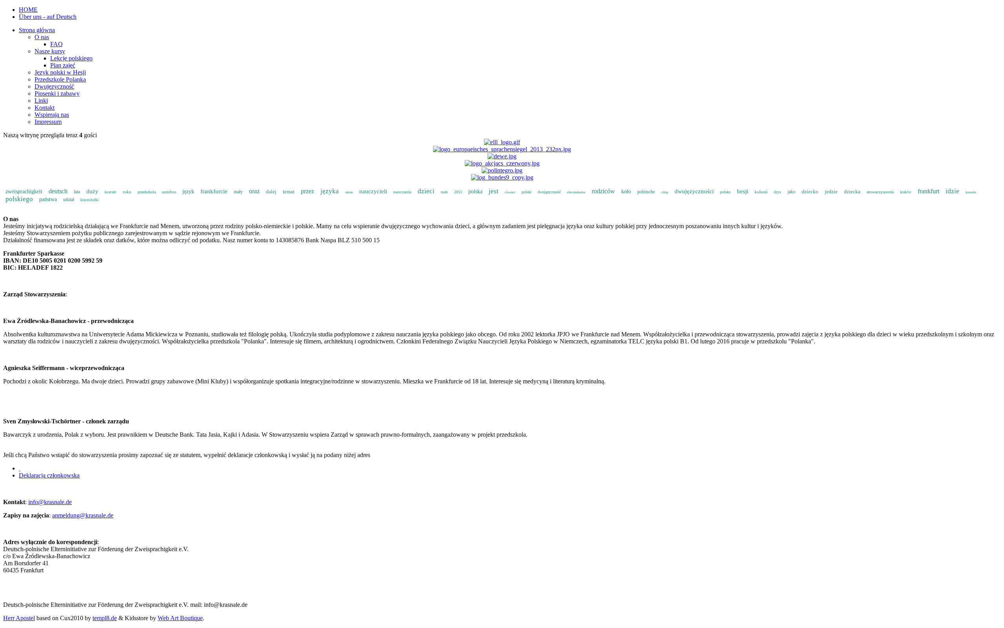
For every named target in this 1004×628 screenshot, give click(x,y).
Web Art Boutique (180, 618)
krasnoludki (89, 200)
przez (307, 191)
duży (92, 191)
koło (626, 191)
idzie (952, 191)
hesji (742, 191)
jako (791, 191)
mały (238, 191)
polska (475, 191)
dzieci (426, 191)
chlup (664, 192)
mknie (349, 192)
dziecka (852, 191)
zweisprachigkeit (23, 191)
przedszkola (147, 192)
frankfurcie (213, 191)
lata (77, 191)
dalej (271, 191)
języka (329, 191)
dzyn (777, 192)
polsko (725, 192)
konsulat (971, 192)
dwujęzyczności (694, 191)
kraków (905, 192)
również (510, 192)
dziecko (810, 191)
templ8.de (105, 618)
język (188, 191)
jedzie (831, 191)
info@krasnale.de (50, 502)
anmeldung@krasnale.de (82, 515)
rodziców (603, 191)
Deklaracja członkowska (49, 475)
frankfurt (928, 191)
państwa (48, 199)
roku (127, 191)
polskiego (19, 199)
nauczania (402, 191)
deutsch (58, 191)
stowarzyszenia (880, 191)
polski (526, 192)
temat (289, 191)
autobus (169, 191)
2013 (458, 192)
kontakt (110, 192)
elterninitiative (576, 192)
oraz (254, 191)
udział (68, 199)
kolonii (761, 191)
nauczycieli (373, 191)
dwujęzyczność (549, 192)
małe (444, 192)
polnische (646, 191)
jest (493, 191)
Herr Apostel (19, 618)
